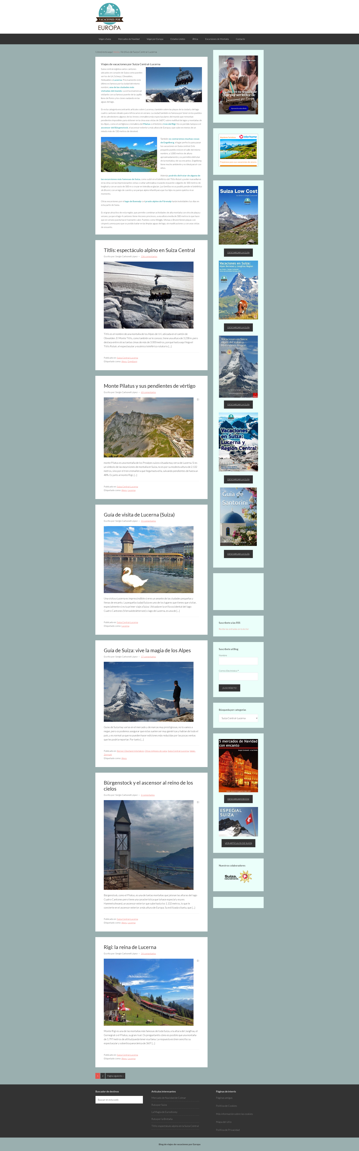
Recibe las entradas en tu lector (234, 629)
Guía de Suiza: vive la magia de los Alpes (147, 650)
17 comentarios (148, 656)
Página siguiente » (115, 1075)
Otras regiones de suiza (156, 751)
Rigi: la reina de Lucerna (130, 947)
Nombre (223, 655)
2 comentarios (148, 795)
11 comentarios (148, 520)
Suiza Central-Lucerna (127, 357)
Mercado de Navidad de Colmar (168, 1097)
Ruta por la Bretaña (161, 1118)
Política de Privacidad (228, 1129)
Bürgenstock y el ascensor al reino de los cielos (148, 786)
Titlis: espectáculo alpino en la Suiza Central (175, 1125)
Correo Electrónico (229, 670)
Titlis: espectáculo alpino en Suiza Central (149, 250)
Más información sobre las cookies (234, 1113)
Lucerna (131, 490)
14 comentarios (148, 953)
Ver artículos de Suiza (238, 843)
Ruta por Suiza (159, 1104)
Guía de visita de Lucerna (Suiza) (139, 515)
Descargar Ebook (238, 799)
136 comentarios (149, 256)
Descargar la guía (238, 252)
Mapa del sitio (224, 1121)
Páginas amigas (224, 1097)
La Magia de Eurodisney (164, 1111)
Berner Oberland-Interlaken (130, 751)
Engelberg (132, 361)
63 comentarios (148, 392)
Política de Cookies (226, 1105)
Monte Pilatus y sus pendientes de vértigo (149, 386)
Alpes (124, 361)
